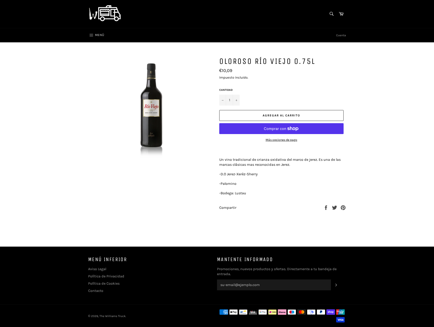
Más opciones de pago (281, 140)
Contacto (95, 291)
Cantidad (226, 89)
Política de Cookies (104, 283)
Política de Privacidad (106, 276)
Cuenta (341, 35)
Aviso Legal (97, 269)
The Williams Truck (112, 316)
